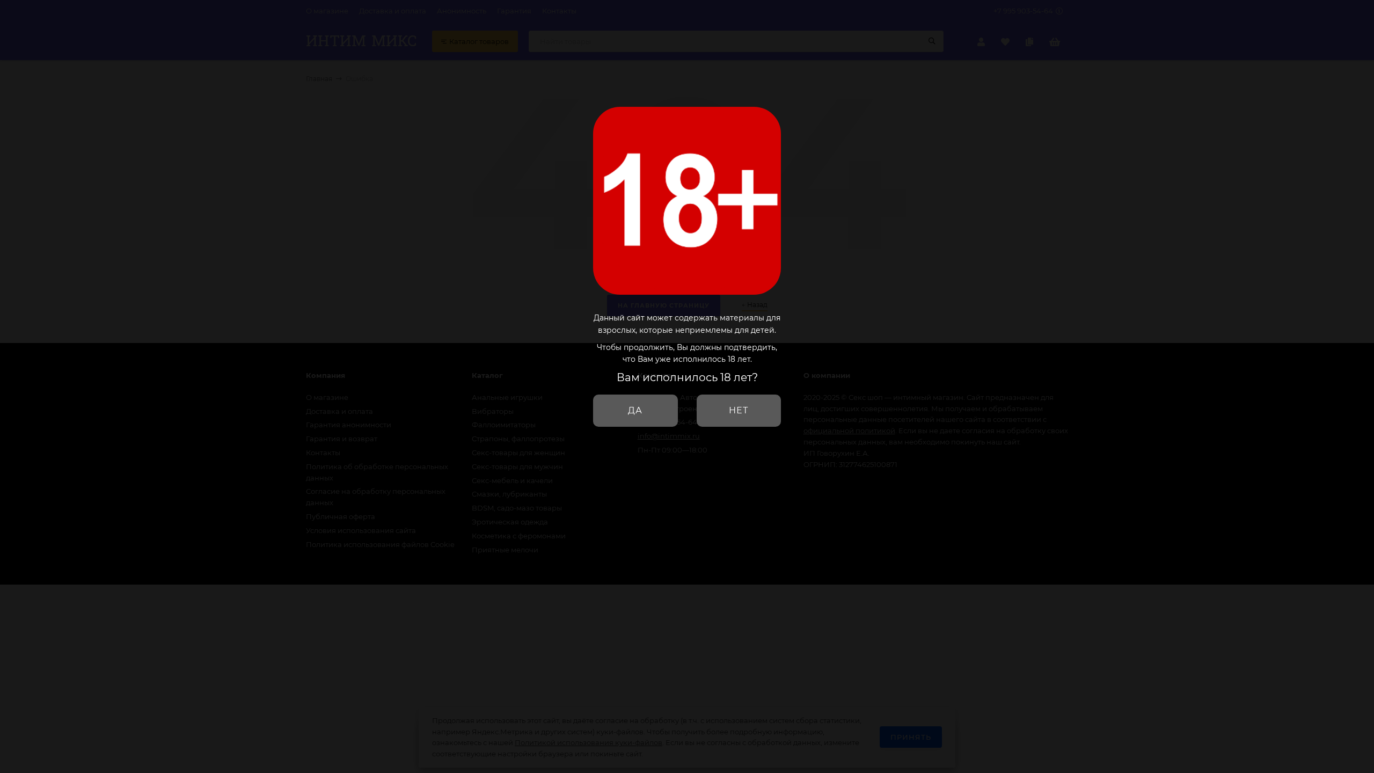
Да (635, 410)
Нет (738, 410)
